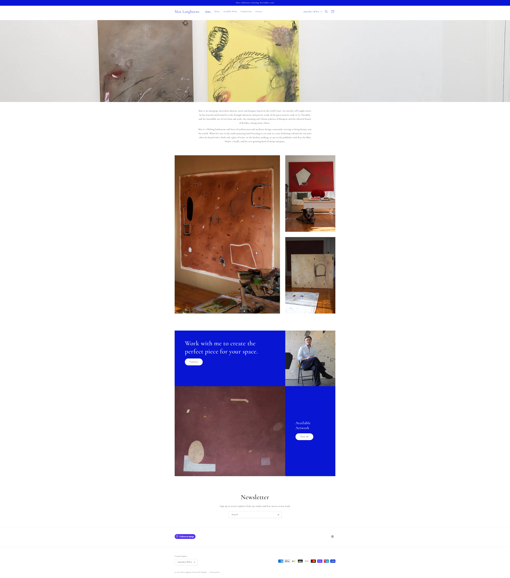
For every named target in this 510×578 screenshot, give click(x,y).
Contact (194, 361)
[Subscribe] (278, 514)
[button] (326, 11)
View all (304, 436)
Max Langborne (186, 572)
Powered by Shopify (199, 572)
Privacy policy (214, 572)
